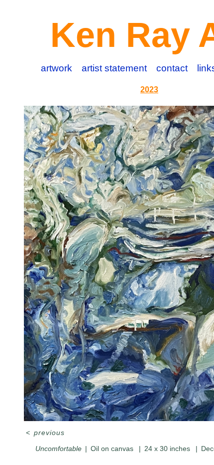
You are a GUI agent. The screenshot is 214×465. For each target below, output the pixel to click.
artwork (56, 68)
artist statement (114, 68)
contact (172, 68)
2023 (149, 89)
